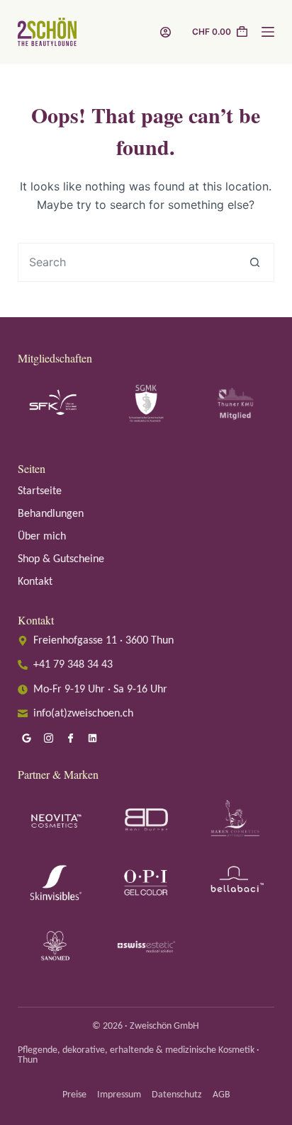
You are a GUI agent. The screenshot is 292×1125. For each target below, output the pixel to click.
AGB (221, 1095)
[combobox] (127, 262)
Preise (74, 1095)
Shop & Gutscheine (61, 559)
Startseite (40, 491)
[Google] (27, 738)
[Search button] (255, 262)
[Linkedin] (93, 738)
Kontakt (35, 582)
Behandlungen (51, 514)
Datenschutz (177, 1095)
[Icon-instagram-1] (49, 738)
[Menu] (268, 31)
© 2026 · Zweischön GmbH (145, 1026)
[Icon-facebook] (71, 738)
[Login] (165, 32)
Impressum (119, 1095)
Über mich (42, 536)
